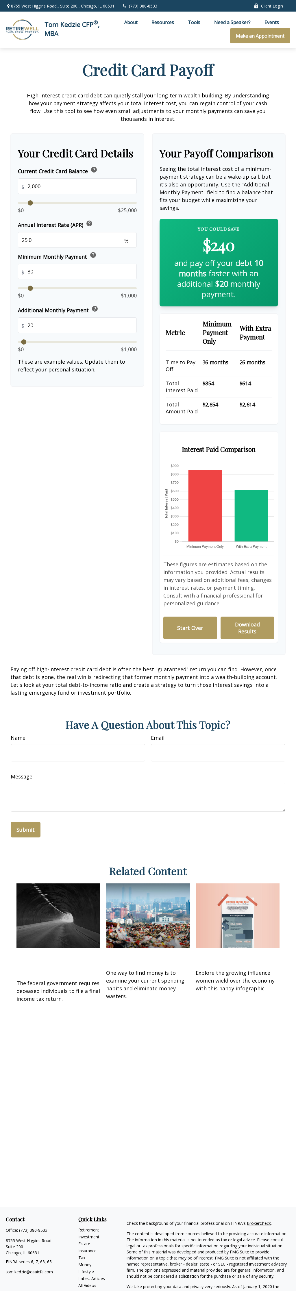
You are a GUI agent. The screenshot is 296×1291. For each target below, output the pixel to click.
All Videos (87, 1285)
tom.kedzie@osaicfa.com (29, 1272)
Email (157, 737)
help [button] (93, 169)
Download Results (247, 628)
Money (84, 1264)
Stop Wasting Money (141, 956)
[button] (131, 22)
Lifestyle (86, 1271)
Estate (84, 1243)
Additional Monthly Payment (58, 309)
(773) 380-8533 (143, 6)
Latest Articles (91, 1278)
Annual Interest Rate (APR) (55, 224)
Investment (88, 1237)
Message (21, 776)
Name (18, 737)
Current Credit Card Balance (57, 170)
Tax (81, 1257)
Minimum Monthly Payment (57, 255)
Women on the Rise (229, 956)
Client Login (272, 6)
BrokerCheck (259, 1223)
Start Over (190, 627)
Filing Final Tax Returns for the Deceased (57, 961)
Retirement (88, 1230)
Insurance (87, 1250)
